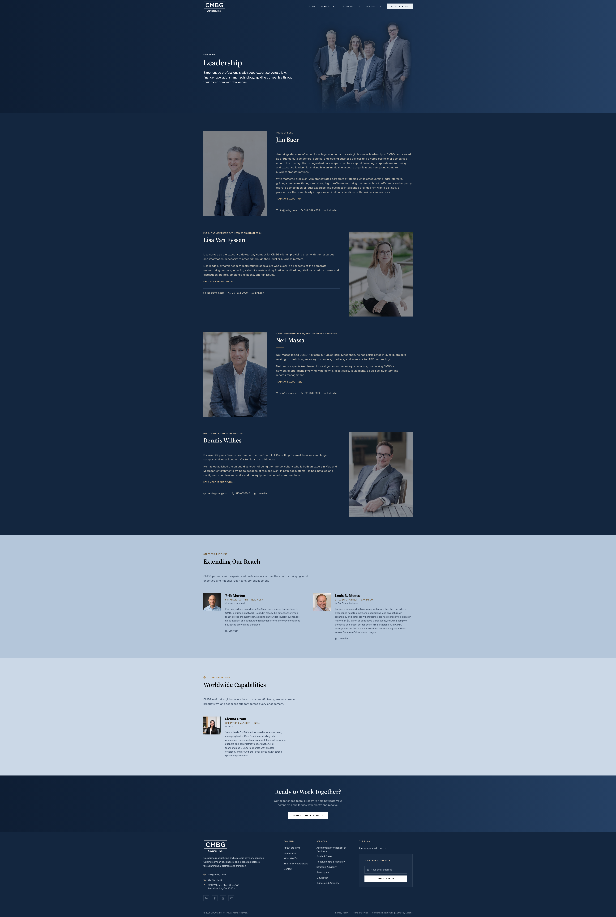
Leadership (327, 6)
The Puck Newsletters (296, 863)
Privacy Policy (341, 913)
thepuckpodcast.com (370, 848)
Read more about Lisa (216, 281)
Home (312, 6)
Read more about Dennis (218, 482)
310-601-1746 (215, 879)
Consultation (400, 6)
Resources (372, 6)
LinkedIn (332, 210)
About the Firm (292, 847)
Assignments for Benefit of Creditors (331, 849)
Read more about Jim (288, 199)
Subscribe (384, 878)
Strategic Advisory (327, 867)
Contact (288, 868)
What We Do (350, 6)
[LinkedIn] (206, 898)
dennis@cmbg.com (217, 493)
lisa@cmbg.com (215, 292)
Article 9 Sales (324, 856)
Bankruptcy (323, 872)
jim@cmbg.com (288, 210)
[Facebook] (215, 898)
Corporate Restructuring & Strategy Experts (392, 913)
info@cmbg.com (217, 874)
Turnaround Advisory (328, 883)
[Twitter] (231, 898)
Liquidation (322, 877)
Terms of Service (360, 913)
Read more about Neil (289, 382)
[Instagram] (223, 898)
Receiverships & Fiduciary (331, 861)
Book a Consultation (306, 815)
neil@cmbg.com (288, 393)
